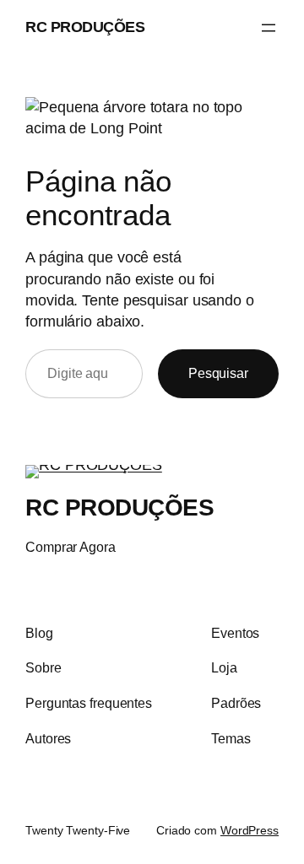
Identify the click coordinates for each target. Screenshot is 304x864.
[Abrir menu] (268, 28)
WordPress (249, 830)
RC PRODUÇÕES (84, 27)
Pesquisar (218, 373)
